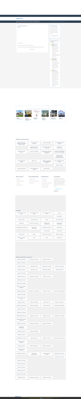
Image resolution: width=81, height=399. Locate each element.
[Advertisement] (40, 6)
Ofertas (39, 15)
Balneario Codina (36, 118)
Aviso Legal (18, 179)
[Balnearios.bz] (18, 396)
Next (67, 115)
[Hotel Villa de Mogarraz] (53, 113)
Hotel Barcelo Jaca (19, 118)
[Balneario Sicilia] (62, 113)
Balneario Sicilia (61, 118)
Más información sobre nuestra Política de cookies (47, 398)
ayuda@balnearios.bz (55, 35)
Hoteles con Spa (23, 15)
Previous (14, 115)
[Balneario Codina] (36, 113)
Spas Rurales (35, 15)
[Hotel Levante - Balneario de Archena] (28, 113)
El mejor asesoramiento (55, 70)
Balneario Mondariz (45, 186)
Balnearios (18, 15)
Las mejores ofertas (32, 179)
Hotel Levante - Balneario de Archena (28, 119)
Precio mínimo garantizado (54, 59)
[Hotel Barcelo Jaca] (19, 113)
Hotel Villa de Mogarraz (53, 118)
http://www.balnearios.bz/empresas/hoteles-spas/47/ (25, 45)
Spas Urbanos (30, 15)
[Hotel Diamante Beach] (45, 113)
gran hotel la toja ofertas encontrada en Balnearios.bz (28, 21)
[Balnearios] (19, 18)
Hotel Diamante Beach (44, 118)
